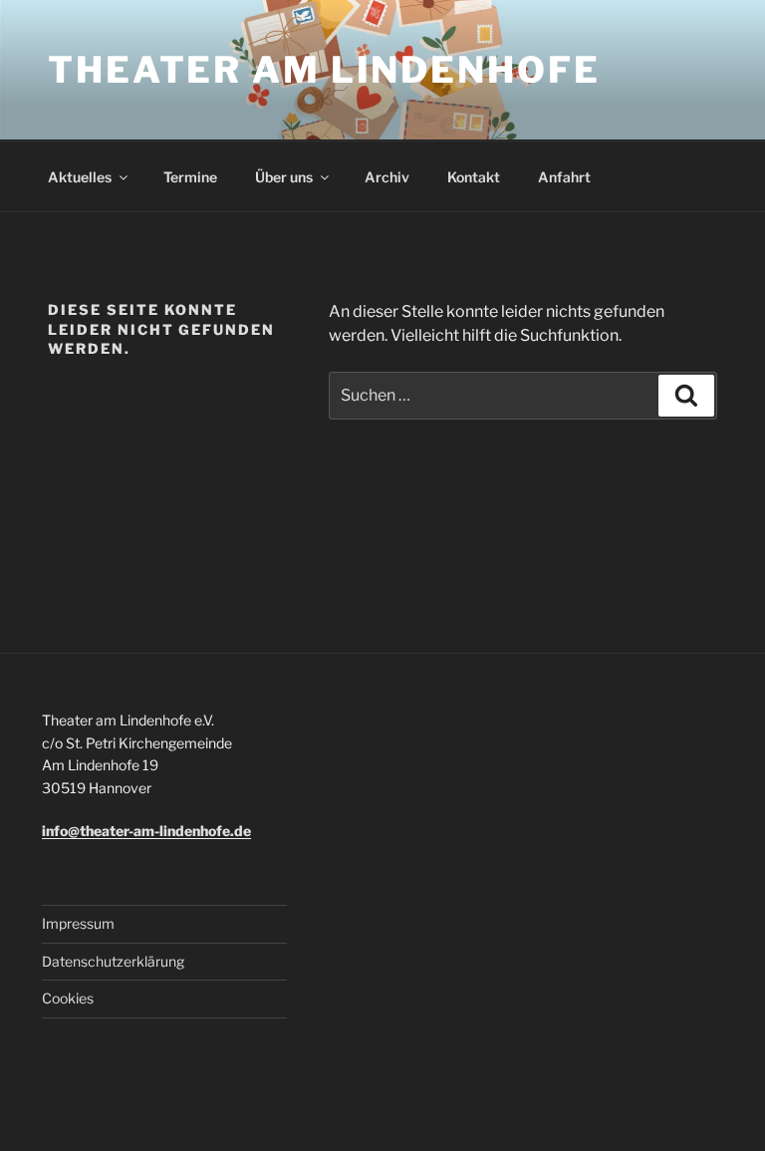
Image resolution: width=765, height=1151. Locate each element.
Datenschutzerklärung (113, 961)
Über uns (284, 176)
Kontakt (473, 176)
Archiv (387, 176)
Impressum (78, 923)
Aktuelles (80, 176)
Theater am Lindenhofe (324, 70)
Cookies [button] (68, 998)
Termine (190, 176)
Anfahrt (564, 176)
